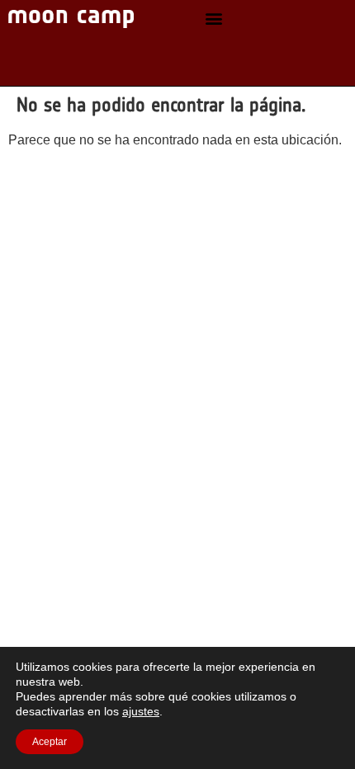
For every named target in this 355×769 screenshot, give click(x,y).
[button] (213, 18)
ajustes (140, 711)
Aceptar (49, 742)
